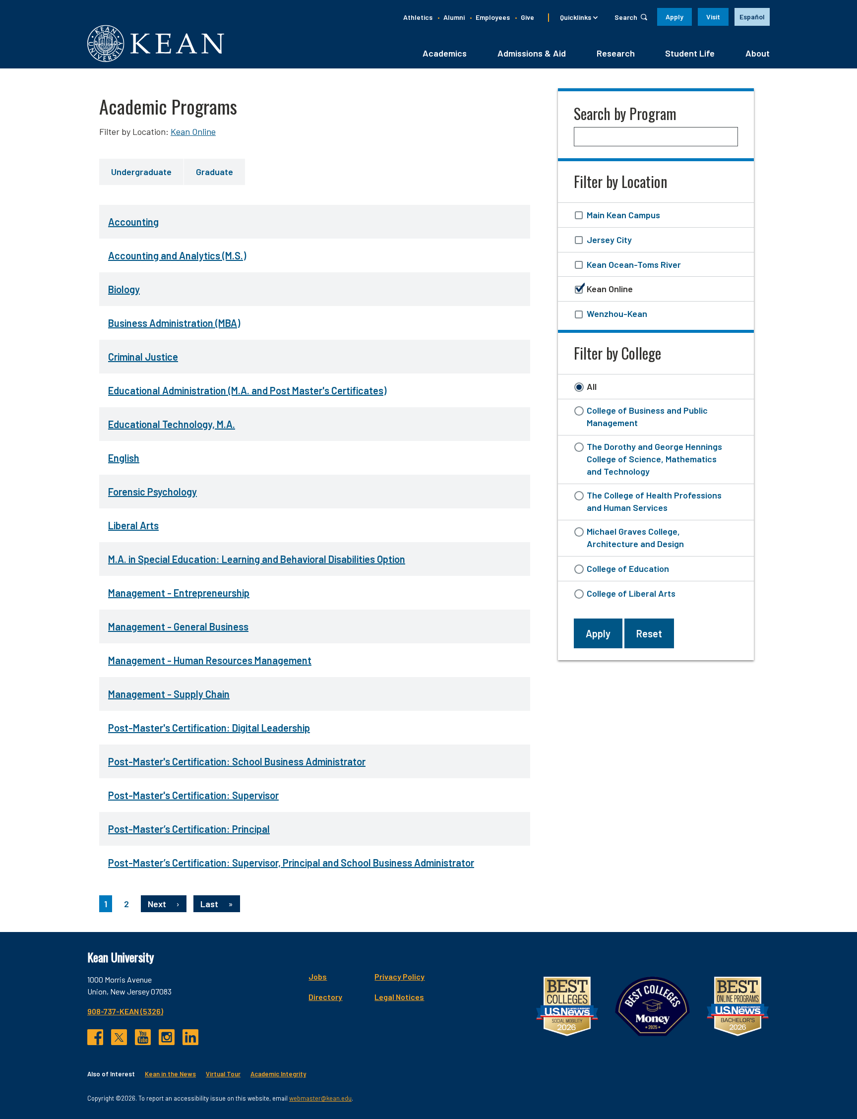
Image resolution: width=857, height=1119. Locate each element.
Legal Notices (399, 996)
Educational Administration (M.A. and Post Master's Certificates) (247, 390)
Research (616, 53)
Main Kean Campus (623, 214)
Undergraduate (141, 171)
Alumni (454, 17)
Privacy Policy (399, 976)
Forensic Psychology (152, 491)
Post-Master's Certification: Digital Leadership (209, 728)
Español (752, 16)
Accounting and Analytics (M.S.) (177, 255)
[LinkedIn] (190, 1037)
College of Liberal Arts (631, 593)
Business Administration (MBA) (174, 323)
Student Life (690, 53)
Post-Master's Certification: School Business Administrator (237, 761)
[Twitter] (119, 1037)
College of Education (628, 568)
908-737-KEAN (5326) (125, 1011)
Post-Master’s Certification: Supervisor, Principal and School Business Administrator (291, 863)
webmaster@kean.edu (320, 1098)
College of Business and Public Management (647, 416)
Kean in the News (170, 1074)
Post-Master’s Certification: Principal (189, 829)
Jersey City (609, 239)
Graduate (214, 171)
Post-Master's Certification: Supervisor (193, 795)
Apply (674, 16)
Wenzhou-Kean (617, 313)
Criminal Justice (143, 357)
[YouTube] (143, 1037)
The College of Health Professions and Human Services (654, 501)
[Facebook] (95, 1037)
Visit (713, 16)
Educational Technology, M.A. (171, 424)
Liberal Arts (133, 525)
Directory (325, 996)
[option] (752, 17)
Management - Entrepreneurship (178, 593)
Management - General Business (178, 626)
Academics (445, 53)
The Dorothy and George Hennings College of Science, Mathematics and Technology (654, 459)
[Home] (155, 43)
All (592, 386)
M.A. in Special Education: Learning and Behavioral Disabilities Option (256, 559)
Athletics (417, 17)
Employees (493, 17)
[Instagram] (167, 1037)
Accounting (133, 222)
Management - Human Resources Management (209, 660)
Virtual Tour (223, 1074)
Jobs (317, 976)
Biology (124, 289)
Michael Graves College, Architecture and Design (635, 537)
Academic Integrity (278, 1074)
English (123, 458)
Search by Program (625, 113)
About (757, 53)
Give (527, 17)
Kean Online (193, 131)
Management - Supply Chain (169, 694)
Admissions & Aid (531, 53)
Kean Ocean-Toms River (634, 264)
